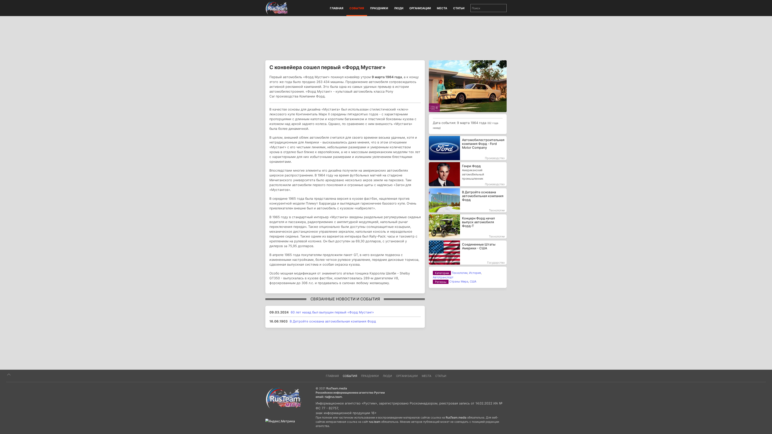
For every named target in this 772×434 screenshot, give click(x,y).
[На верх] (9, 375)
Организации (420, 8)
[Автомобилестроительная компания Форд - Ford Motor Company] (468, 148)
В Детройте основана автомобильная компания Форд (333, 321)
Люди (398, 8)
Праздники (379, 8)
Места (442, 8)
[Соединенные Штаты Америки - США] (468, 253)
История (475, 272)
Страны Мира (458, 281)
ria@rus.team (333, 396)
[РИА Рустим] (283, 398)
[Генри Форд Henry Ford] (468, 174)
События (356, 8)
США (473, 281)
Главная (336, 8)
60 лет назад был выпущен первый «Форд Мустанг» (332, 312)
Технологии (459, 272)
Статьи (458, 8)
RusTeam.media (336, 388)
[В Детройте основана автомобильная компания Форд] (468, 200)
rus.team (374, 421)
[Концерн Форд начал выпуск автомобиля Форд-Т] (468, 226)
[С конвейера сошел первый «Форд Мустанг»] (468, 86)
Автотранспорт (443, 277)
